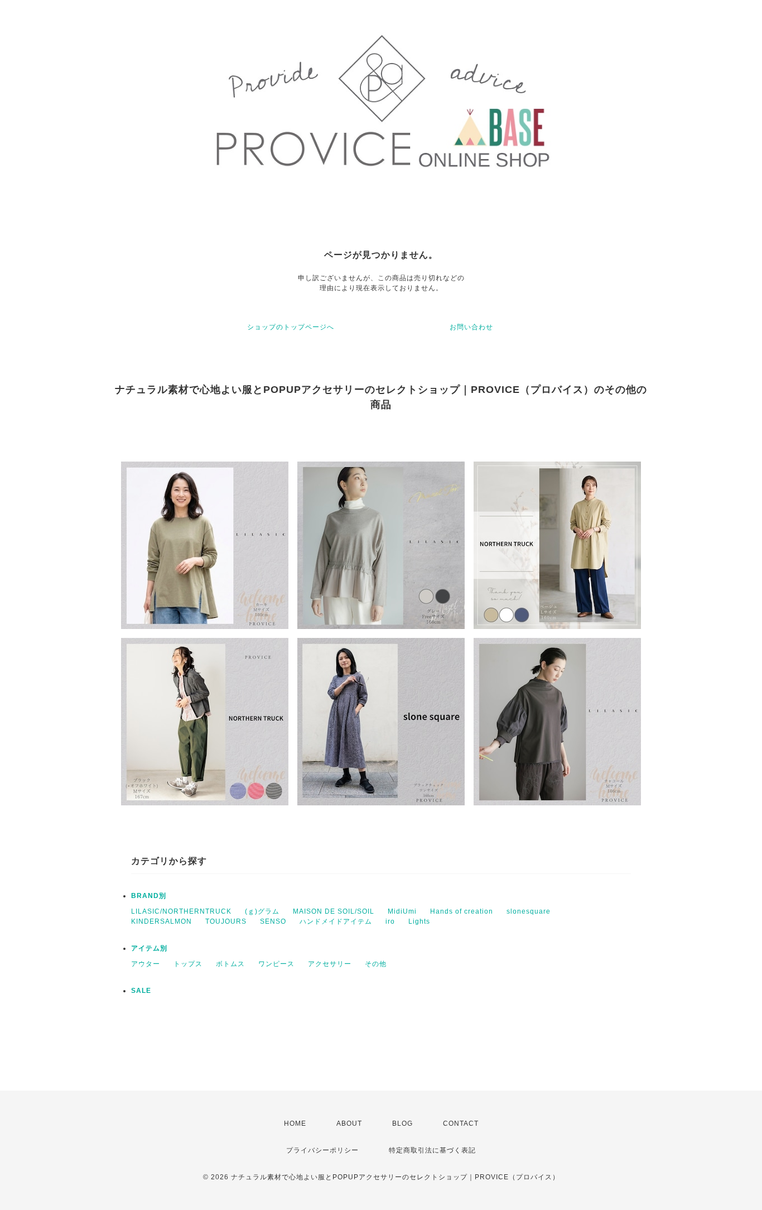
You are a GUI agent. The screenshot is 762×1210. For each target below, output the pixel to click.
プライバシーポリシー (322, 1150)
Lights (419, 921)
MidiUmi (402, 911)
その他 (376, 964)
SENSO (273, 921)
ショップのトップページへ (290, 327)
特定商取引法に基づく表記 (432, 1150)
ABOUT (349, 1123)
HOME (295, 1123)
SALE (141, 991)
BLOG (402, 1123)
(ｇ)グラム (262, 911)
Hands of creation (461, 911)
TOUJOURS (226, 921)
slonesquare (529, 911)
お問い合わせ (471, 327)
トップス (187, 964)
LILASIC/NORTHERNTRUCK (181, 911)
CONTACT (461, 1123)
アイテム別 (149, 948)
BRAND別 (148, 896)
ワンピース (276, 964)
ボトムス (230, 964)
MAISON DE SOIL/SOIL (333, 911)
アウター (145, 964)
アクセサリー (329, 964)
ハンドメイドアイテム (336, 921)
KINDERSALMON (161, 921)
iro (390, 921)
